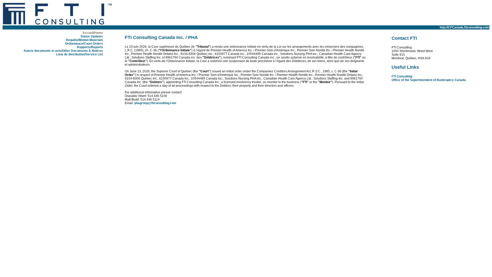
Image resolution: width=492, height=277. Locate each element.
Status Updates (91, 36)
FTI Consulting (402, 76)
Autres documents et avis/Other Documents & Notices (63, 51)
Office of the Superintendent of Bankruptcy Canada (429, 80)
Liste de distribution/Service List (79, 54)
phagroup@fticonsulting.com (155, 103)
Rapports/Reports (90, 47)
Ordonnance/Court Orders (84, 43)
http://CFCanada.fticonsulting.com (464, 27)
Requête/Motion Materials (84, 40)
